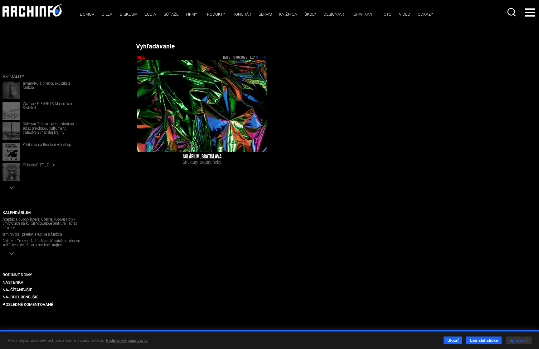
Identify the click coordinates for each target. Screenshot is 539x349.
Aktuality (13, 76)
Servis (265, 14)
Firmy (191, 14)
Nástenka (12, 282)
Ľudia (150, 14)
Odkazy (425, 14)
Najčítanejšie (17, 289)
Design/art (334, 14)
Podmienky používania (127, 340)
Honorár (241, 14)
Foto (386, 14)
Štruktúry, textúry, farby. (202, 162)
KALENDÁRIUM (16, 212)
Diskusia (128, 14)
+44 (264, 58)
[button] (11, 188)
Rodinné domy (17, 274)
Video (404, 14)
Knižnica (288, 14)
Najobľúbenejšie (20, 297)
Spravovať (518, 340)
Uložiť (453, 340)
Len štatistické (484, 340)
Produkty (215, 14)
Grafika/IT (363, 14)
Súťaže (170, 14)
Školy (310, 14)
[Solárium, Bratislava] (202, 106)
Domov (87, 14)
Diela (107, 14)
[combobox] (512, 12)
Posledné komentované (27, 304)
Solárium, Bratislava (202, 157)
